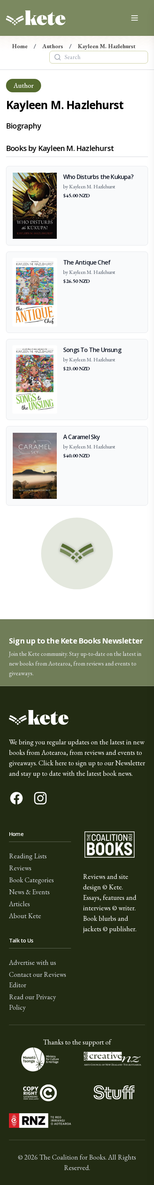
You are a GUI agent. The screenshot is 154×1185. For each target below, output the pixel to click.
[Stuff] (114, 1092)
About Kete (25, 915)
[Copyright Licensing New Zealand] (40, 1092)
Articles (19, 903)
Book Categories (31, 880)
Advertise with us (32, 962)
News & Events (29, 892)
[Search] (57, 57)
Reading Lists (28, 856)
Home (20, 46)
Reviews (20, 868)
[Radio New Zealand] (40, 1120)
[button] (77, 652)
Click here (52, 763)
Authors (52, 46)
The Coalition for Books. (73, 1157)
